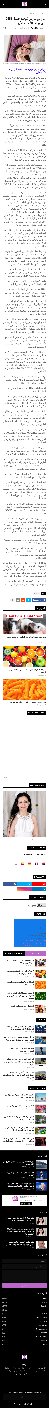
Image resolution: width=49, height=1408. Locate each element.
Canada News (24, 1336)
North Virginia (24, 1329)
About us (17, 1404)
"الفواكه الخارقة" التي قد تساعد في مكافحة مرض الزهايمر (27, 670)
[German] (28, 864)
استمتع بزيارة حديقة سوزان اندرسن (20, 1106)
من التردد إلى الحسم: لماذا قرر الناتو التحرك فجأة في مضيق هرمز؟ (20, 1027)
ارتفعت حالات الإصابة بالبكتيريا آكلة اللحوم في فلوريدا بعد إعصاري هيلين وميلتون (20, 995)
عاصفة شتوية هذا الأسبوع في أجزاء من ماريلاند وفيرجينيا (19, 1096)
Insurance (24, 1340)
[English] (43, 864)
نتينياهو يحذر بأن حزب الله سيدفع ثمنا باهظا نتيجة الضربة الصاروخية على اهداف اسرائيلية (18, 1074)
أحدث (43, 777)
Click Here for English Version (35, 854)
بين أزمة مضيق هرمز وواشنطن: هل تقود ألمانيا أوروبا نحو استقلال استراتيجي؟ (18, 1038)
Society (24, 1306)
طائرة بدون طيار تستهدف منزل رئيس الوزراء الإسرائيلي (20, 1049)
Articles (24, 1333)
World (24, 1314)
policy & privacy (29, 1404)
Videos (24, 1344)
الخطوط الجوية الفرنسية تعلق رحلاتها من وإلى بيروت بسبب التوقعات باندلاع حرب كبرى (18, 1061)
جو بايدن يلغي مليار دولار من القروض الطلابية (20, 1173)
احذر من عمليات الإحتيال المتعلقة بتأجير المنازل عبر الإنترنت (19, 1118)
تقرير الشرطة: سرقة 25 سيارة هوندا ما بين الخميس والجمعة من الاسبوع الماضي (18, 1139)
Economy (24, 1310)
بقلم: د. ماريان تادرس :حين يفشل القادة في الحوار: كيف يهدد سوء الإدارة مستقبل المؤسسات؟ (19, 1231)
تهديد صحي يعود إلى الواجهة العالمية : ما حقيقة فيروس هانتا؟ (26, 638)
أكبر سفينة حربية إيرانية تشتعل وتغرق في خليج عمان (18, 1162)
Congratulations (13, 954)
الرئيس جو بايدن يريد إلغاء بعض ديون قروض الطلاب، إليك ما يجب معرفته (20, 1184)
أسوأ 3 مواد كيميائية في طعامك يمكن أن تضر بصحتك (26, 702)
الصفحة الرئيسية (41, 13)
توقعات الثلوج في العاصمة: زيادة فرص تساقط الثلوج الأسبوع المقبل (19, 1129)
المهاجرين (24, 1321)
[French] (35, 864)
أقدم (5, 777)
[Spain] (21, 864)
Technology (24, 1325)
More (16, 864)
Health (32, 13)
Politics (24, 1302)
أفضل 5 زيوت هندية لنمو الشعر (22, 1006)
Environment (24, 1317)
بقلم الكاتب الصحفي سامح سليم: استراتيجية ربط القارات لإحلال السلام (20, 1243)
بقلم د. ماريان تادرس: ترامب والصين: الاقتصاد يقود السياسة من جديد (20, 1219)
